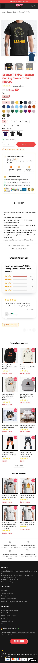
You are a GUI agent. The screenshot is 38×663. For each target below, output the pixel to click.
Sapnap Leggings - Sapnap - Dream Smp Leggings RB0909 (26, 454)
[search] (32, 6)
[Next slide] (34, 38)
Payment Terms (6, 613)
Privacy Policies (6, 596)
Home (3, 12)
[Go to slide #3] (29, 66)
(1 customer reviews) (17, 86)
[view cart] (35, 6)
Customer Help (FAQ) (7, 621)
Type (3, 93)
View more (19, 466)
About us (4, 590)
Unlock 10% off (4, 654)
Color (4, 99)
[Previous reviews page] (24, 330)
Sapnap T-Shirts (24, 12)
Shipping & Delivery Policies (9, 610)
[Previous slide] (4, 38)
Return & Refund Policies (8, 615)
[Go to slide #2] (19, 66)
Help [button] (34, 660)
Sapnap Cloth (11, 12)
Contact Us (4, 618)
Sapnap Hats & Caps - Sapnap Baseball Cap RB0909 (26, 396)
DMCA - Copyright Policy (8, 598)
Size (3, 118)
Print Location (6, 129)
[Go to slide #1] (9, 66)
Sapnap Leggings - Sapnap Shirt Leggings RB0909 (9, 454)
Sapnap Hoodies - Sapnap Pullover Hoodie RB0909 (9, 367)
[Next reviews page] (34, 330)
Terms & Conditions (7, 593)
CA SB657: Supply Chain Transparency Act (14, 601)
